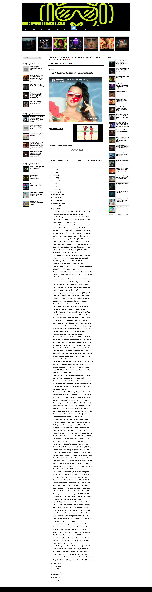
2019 (53, 178)
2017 (53, 183)
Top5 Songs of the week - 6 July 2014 (67, 499)
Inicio (78, 160)
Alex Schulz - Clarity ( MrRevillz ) (64, 543)
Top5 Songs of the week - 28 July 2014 (67, 261)
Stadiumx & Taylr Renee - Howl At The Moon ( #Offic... (73, 436)
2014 (53, 192)
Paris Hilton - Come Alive (62, 372)
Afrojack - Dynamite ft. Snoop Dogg (66, 521)
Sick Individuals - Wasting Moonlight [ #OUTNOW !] (72, 395)
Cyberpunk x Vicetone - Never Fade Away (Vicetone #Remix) (36, 177)
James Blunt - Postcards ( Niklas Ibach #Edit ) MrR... (71, 295)
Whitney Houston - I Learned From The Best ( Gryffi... (72, 317)
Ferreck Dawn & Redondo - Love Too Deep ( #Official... (73, 447)
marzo (55, 572)
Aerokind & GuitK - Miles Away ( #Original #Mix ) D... (71, 312)
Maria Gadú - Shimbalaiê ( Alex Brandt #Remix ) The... (72, 315)
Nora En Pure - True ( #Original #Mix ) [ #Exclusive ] (71, 485)
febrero (56, 574)
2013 (53, 581)
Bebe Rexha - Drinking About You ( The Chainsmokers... (72, 239)
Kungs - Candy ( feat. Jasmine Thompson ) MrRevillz (71, 532)
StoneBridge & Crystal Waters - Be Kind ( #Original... (72, 293)
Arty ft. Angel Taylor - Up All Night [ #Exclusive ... (71, 529)
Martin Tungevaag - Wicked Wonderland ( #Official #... (72, 546)
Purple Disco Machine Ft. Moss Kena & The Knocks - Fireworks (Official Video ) (122, 147)
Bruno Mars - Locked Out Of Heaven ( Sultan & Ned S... (72, 474)
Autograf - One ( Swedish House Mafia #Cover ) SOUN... (73, 272)
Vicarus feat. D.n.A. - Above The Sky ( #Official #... (71, 549)
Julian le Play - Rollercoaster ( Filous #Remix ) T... (70, 502)
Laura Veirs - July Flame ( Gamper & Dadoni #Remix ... (72, 320)
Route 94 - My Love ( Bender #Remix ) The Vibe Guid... (72, 342)
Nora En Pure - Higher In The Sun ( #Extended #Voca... (72, 397)
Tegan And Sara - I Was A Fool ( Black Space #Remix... (72, 244)
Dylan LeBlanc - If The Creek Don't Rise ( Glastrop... (71, 488)
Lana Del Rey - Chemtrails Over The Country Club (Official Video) (36, 194)
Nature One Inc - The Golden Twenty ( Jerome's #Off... (73, 461)
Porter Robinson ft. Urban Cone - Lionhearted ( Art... (72, 483)
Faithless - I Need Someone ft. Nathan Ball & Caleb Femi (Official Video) (122, 170)
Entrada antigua (95, 160)
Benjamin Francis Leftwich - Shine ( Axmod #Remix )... (72, 348)
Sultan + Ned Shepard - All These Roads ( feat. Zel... (71, 428)
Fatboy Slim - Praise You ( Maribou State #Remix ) (71, 425)
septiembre (57, 203)
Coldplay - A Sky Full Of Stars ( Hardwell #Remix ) (71, 400)
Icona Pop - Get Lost (60, 389)
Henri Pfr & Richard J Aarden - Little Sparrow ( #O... (71, 370)
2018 (53, 181)
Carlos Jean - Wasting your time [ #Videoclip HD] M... (72, 236)
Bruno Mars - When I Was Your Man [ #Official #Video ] (73, 557)
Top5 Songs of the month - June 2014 (67, 535)
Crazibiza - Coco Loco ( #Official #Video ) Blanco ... (71, 477)
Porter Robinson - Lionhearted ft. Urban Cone (69, 304)
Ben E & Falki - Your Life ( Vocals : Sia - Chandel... (70, 527)
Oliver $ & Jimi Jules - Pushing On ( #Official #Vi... (71, 250)
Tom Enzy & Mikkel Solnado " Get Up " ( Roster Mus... (72, 452)
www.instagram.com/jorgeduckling (61, 63)
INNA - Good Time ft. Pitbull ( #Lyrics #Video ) (70, 554)
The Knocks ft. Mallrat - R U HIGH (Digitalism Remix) (122, 130)
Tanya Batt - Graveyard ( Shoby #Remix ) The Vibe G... (72, 518)
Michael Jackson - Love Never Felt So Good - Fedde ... (72, 463)
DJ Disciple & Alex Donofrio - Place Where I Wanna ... (72, 505)
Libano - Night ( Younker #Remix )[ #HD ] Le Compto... (72, 496)
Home (119, 214)
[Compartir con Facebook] (80, 150)
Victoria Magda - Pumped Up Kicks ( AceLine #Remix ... (72, 524)
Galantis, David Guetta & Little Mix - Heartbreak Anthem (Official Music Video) (122, 108)
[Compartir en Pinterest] (82, 150)
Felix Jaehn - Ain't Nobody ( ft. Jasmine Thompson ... (71, 472)
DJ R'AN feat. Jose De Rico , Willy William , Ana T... (71, 306)
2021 (53, 172)
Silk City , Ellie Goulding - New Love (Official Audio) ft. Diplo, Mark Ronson (122, 177)
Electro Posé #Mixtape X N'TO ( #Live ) (67, 269)
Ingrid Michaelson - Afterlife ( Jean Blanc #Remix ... (71, 507)
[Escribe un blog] (75, 150)
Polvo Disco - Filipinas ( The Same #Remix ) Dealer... (71, 444)
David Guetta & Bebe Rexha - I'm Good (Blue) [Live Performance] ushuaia (122, 70)
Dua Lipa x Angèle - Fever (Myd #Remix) (122, 184)
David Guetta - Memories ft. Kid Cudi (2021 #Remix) (122, 207)
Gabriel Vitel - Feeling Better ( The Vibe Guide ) (70, 301)
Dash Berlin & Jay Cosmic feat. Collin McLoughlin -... (71, 430)
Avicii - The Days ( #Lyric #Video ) (36, 134)
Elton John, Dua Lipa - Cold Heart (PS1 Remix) (122, 76)
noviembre (57, 197)
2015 (53, 189)
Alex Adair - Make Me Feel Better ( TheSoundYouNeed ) (73, 353)
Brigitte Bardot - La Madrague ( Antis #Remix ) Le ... (71, 356)
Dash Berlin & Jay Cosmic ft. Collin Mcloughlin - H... (71, 458)
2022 (53, 169)
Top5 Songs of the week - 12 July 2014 (67, 416)
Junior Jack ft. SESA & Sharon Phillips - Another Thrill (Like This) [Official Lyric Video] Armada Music (122, 124)
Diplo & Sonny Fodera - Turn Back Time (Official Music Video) (122, 154)
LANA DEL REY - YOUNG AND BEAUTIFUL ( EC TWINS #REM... (73, 275)
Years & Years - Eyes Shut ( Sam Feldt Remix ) (37, 167)
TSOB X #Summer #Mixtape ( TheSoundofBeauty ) (71, 225)
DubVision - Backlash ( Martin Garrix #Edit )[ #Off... (71, 480)
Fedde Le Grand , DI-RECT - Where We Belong (37, 85)
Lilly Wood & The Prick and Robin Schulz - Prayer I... (71, 419)
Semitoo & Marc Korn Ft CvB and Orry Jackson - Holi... (72, 381)
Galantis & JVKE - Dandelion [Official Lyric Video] (36, 203)
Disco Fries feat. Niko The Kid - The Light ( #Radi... (71, 367)
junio (55, 563)
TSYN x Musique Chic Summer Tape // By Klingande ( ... (72, 326)
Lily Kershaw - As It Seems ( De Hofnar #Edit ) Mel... (71, 345)
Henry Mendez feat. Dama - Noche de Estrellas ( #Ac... (72, 287)
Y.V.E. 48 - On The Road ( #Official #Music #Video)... (72, 540)
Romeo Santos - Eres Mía (62, 359)
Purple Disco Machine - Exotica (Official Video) (36, 184)
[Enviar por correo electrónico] (72, 150)
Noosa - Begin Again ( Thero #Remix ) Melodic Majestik (72, 233)
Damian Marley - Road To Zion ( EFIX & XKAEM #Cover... (73, 266)
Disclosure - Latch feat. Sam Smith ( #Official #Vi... (71, 298)
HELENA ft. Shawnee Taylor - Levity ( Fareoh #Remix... (73, 433)
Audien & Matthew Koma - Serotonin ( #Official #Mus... (73, 328)
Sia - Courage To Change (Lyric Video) (122, 192)
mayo (55, 566)
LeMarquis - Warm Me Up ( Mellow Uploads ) (69, 263)
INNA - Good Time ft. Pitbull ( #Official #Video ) (70, 258)
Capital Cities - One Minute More (65, 222)
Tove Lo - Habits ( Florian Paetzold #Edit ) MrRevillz (71, 510)
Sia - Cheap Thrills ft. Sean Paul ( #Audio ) (35, 102)
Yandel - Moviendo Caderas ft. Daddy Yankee (69, 309)
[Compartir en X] (77, 150)
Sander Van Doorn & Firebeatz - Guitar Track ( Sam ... (72, 408)
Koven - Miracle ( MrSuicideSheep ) (65, 290)
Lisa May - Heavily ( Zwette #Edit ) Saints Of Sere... (71, 247)
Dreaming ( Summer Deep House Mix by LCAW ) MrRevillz (73, 362)
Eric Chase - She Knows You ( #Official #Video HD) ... (72, 211)
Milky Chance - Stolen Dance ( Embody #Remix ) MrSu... (73, 466)
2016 (53, 186)
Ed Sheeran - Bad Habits (121, 91)
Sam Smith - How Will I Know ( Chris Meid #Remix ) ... (72, 323)
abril (55, 569)
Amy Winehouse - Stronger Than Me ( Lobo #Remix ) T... (73, 560)
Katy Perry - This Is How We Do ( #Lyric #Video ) (70, 284)
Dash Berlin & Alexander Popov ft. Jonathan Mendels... (72, 538)
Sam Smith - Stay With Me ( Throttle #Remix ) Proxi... (72, 411)
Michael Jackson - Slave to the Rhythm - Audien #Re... (72, 282)
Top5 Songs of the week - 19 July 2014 (67, 334)
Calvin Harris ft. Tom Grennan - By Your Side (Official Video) (121, 100)
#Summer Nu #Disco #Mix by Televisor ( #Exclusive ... (72, 230)
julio (54, 209)
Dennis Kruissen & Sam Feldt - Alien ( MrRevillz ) (70, 331)
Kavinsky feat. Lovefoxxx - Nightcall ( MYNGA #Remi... (72, 494)
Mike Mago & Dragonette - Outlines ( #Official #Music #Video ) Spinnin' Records (36, 119)
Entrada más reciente (58, 160)
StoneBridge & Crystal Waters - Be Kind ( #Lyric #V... (72, 414)
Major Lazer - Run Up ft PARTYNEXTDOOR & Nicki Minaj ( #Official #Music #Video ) (36, 95)
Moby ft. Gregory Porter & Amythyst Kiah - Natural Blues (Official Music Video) (122, 139)
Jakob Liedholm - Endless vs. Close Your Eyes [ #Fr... (72, 491)
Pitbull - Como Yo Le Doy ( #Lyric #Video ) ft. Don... (71, 450)
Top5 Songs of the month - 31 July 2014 (68, 214)
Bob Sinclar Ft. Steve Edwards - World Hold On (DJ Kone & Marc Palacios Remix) (122, 85)
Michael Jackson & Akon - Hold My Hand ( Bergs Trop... (72, 455)
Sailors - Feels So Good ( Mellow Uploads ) (68, 378)
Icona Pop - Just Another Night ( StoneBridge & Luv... (72, 513)
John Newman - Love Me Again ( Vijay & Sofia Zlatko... (72, 516)
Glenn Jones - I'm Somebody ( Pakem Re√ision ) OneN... (73, 383)
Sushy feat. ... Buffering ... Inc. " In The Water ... (69, 441)
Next (127, 214)
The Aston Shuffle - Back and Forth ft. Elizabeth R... (71, 422)
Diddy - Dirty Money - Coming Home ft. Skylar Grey (36, 68)
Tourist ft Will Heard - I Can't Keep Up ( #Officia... (71, 228)
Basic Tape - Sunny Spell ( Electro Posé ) (67, 469)
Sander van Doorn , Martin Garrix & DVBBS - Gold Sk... (72, 337)
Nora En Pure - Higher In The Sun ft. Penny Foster (71, 551)
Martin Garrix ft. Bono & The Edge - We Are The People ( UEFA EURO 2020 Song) (122, 116)
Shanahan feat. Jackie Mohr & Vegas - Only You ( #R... (72, 386)
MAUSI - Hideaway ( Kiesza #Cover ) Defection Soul (72, 364)
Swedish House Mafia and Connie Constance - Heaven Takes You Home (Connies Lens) (122, 62)
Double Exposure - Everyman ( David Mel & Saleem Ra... (73, 403)
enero (55, 577)
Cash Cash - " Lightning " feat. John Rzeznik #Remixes (72, 219)
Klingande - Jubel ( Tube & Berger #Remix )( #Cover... (72, 279)
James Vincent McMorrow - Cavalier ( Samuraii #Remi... (72, 375)
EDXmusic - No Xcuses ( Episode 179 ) (66, 252)
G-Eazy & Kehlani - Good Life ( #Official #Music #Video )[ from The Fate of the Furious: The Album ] (36, 78)
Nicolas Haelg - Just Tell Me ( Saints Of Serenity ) (71, 217)
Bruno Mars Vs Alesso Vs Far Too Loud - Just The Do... (72, 339)
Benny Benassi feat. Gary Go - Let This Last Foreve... (72, 406)
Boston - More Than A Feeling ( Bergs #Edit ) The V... (72, 392)
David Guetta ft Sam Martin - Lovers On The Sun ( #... (72, 255)
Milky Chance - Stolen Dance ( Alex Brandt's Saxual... (72, 439)
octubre (56, 200)
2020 (53, 175)
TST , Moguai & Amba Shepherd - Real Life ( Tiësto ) (71, 241)
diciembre (56, 194)
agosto (56, 206)
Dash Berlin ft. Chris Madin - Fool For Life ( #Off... (71, 350)
